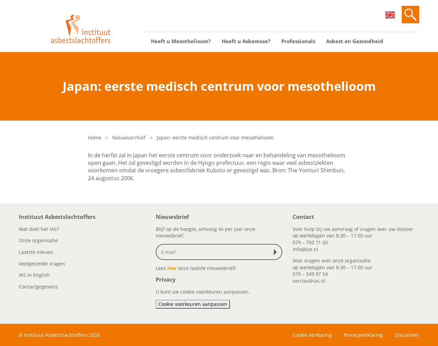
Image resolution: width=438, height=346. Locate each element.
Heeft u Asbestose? (246, 41)
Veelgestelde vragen (42, 263)
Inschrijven (277, 252)
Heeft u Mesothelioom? (181, 41)
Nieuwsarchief (128, 137)
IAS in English (34, 275)
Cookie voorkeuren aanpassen (192, 304)
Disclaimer (407, 335)
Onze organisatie (38, 240)
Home (94, 137)
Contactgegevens (38, 286)
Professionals (298, 41)
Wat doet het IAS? (39, 229)
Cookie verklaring (312, 335)
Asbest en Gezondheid (354, 41)
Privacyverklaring (363, 335)
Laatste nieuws (36, 252)
